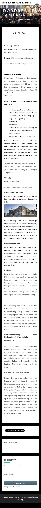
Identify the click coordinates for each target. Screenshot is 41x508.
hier (14, 289)
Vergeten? (8, 487)
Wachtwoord (9, 474)
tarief (22, 277)
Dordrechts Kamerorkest (16, 2)
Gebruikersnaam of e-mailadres (17, 466)
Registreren (17, 487)
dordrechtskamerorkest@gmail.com (18, 63)
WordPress (28, 497)
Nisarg (20, 500)
